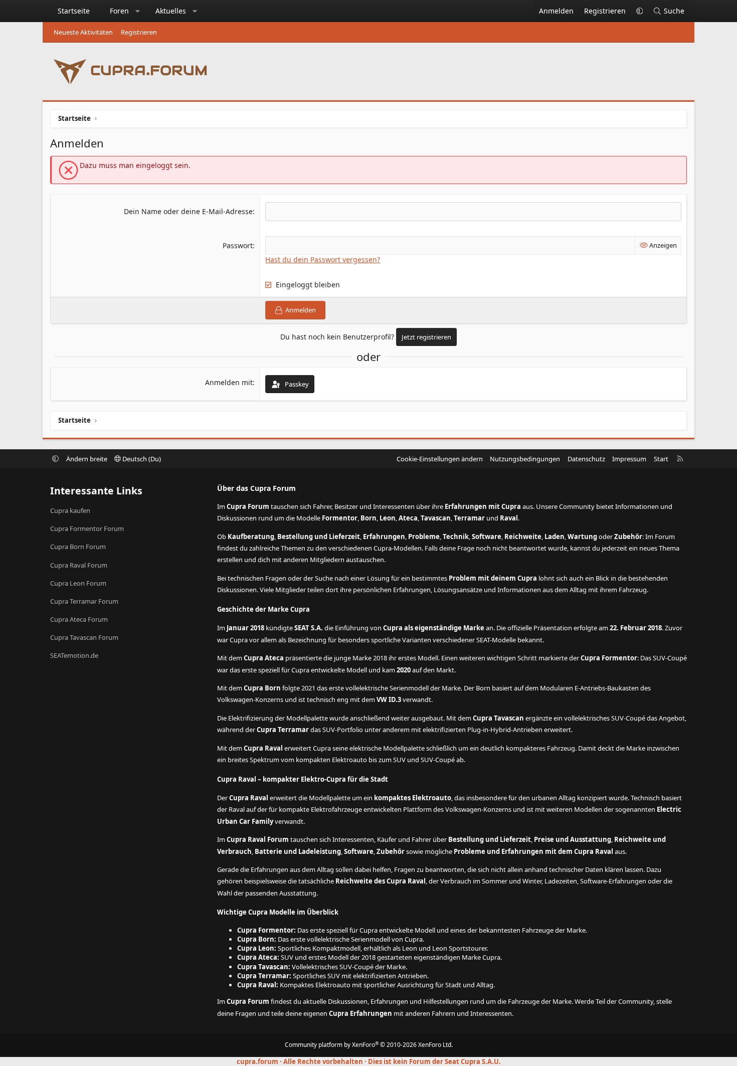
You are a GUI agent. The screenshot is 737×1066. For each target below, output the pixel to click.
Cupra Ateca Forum (79, 619)
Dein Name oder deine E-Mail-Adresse (188, 211)
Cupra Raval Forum (78, 565)
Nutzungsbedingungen (525, 458)
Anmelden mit (229, 382)
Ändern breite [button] (86, 458)
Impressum (629, 458)
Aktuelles (170, 11)
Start (661, 458)
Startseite (74, 11)
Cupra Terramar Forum (84, 601)
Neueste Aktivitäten (83, 32)
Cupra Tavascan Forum (84, 637)
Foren (119, 11)
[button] (137, 11)
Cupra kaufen (70, 510)
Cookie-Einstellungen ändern (440, 458)
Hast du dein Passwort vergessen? (322, 259)
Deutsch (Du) (141, 458)
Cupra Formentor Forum (87, 528)
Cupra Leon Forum (78, 583)
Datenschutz (586, 458)
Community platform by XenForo (369, 1044)
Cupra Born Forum (78, 546)
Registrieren (139, 32)
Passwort (238, 245)
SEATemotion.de (74, 655)
